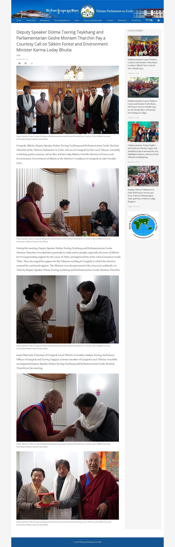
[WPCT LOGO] (143, 225)
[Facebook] (159, 20)
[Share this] (26, 63)
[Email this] (19, 63)
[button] (152, 20)
